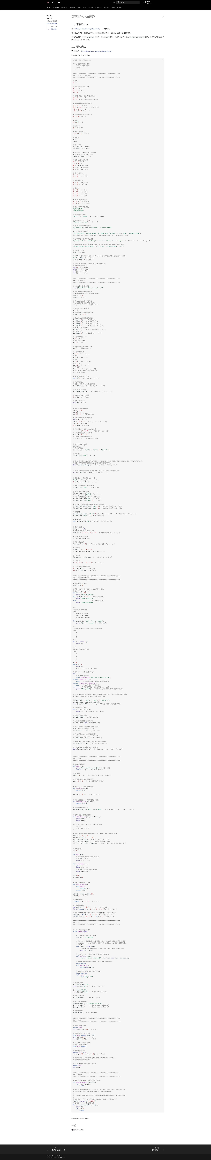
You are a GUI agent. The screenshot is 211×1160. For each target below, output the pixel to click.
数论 (84, 7)
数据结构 (72, 7)
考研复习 (120, 7)
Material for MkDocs (58, 1158)
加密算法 (106, 7)
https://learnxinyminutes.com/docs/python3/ (96, 51)
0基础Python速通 (52, 24)
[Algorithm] (48, 2)
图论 (79, 7)
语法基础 (56, 7)
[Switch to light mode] (114, 2)
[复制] (162, 60)
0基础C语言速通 (52, 21)
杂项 (113, 7)
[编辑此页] (163, 16)
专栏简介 (49, 18)
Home (48, 7)
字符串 (91, 7)
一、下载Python (53, 26)
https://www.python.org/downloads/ (87, 29)
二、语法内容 (52, 29)
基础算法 (64, 7)
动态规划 (98, 7)
